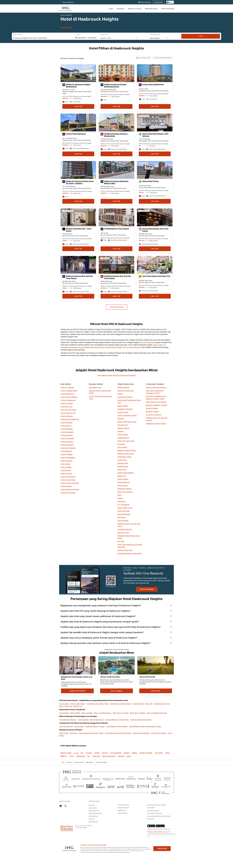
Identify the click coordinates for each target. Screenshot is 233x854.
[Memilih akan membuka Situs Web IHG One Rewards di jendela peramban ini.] (160, 793)
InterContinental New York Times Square (155, 230)
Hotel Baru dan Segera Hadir (97, 704)
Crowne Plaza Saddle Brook (153, 84)
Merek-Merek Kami (151, 9)
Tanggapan (150, 819)
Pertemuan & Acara (134, 9)
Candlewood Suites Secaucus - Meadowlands (116, 135)
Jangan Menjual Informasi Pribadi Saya (159, 816)
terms (143, 849)
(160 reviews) (76, 240)
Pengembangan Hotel (95, 813)
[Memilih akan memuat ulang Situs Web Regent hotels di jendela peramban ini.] (76, 778)
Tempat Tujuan (17, 34)
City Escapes (64, 704)
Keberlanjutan (122, 810)
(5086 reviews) (153, 240)
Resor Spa (68, 706)
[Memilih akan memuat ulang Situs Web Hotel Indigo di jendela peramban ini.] (131, 778)
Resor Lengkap (87, 713)
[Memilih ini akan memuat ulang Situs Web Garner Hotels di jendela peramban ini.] (111, 786)
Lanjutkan (162, 848)
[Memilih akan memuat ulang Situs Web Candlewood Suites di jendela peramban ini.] (166, 786)
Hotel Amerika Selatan (141, 733)
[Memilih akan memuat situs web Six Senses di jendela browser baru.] (66, 778)
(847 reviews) (115, 145)
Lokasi (111, 9)
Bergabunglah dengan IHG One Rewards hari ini (123, 347)
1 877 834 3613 (81, 827)
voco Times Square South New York (156, 276)
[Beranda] (63, 762)
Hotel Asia (73, 733)
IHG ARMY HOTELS (123, 805)
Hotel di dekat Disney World (140, 720)
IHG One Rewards (147, 342)
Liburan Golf (77, 706)
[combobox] (43, 38)
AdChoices (150, 807)
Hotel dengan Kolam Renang (120, 704)
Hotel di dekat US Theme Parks (117, 720)
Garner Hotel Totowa (150, 181)
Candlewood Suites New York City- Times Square (117, 277)
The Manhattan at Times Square (116, 229)
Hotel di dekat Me (66, 726)
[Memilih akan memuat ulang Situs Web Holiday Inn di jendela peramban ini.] (100, 786)
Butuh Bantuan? (68, 2)
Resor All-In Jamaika (137, 713)
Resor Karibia (75, 713)
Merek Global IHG (94, 810)
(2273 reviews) (115, 288)
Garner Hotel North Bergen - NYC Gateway (155, 135)
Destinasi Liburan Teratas (94, 726)
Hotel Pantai (64, 713)
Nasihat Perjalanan (123, 807)
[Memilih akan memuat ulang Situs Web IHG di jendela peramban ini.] (65, 9)
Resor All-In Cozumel (121, 713)
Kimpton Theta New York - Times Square (78, 230)
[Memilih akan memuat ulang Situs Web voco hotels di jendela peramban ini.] (141, 778)
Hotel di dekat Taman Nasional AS (91, 720)
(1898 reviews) (77, 98)
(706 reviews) (153, 192)
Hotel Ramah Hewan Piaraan (117, 726)
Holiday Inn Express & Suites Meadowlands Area (115, 85)
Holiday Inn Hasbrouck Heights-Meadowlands (78, 85)
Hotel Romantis (138, 704)
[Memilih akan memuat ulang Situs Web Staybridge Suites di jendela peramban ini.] (143, 786)
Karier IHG (92, 805)
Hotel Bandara (159, 704)
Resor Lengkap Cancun (102, 713)
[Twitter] (65, 806)
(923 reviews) (77, 193)
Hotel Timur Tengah (158, 733)
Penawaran (120, 9)
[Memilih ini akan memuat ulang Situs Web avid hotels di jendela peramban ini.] (120, 786)
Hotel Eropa (63, 733)
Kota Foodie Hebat (77, 704)
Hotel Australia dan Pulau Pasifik (91, 733)
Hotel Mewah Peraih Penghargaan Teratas (145, 726)
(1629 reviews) (153, 95)
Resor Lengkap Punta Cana (157, 713)
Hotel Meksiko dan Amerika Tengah (118, 733)
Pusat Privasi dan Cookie (154, 813)
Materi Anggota (122, 813)
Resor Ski (148, 704)
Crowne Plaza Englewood (76, 134)
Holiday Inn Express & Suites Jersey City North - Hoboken (80, 182)
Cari (200, 36)
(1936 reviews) (115, 96)
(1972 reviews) (77, 145)
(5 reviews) (152, 145)
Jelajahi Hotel (93, 808)
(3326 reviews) (77, 288)
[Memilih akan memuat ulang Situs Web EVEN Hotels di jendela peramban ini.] (79, 786)
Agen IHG (91, 819)
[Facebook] (61, 806)
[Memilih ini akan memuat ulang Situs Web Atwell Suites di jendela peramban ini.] (130, 786)
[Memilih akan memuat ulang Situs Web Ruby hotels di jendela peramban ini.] (149, 778)
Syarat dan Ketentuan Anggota (156, 805)
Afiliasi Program (93, 816)
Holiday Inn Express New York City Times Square (79, 277)
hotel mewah (79, 726)
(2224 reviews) (115, 193)
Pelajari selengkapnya (156, 831)
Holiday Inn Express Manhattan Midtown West (116, 182)
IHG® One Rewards (167, 9)
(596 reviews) (153, 287)
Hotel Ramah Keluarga (67, 720)
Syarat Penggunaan (153, 810)
